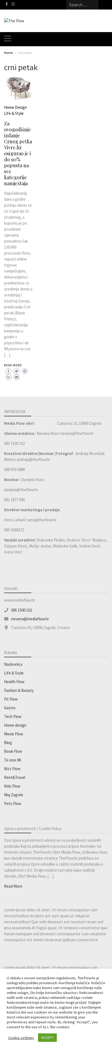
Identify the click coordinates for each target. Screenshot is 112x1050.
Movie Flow (13, 733)
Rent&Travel (14, 777)
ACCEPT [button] (47, 1037)
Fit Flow (11, 699)
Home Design (15, 107)
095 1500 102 (21, 610)
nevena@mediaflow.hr (30, 618)
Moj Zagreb (13, 794)
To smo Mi (12, 760)
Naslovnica (13, 664)
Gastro (9, 707)
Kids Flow (12, 786)
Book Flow (13, 751)
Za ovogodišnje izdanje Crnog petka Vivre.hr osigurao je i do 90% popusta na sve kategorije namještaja (18, 153)
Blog (8, 742)
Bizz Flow (12, 768)
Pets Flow (12, 803)
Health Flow (14, 681)
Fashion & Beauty (19, 690)
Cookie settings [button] (21, 1037)
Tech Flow (12, 716)
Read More (13, 365)
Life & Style (14, 113)
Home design (15, 725)
